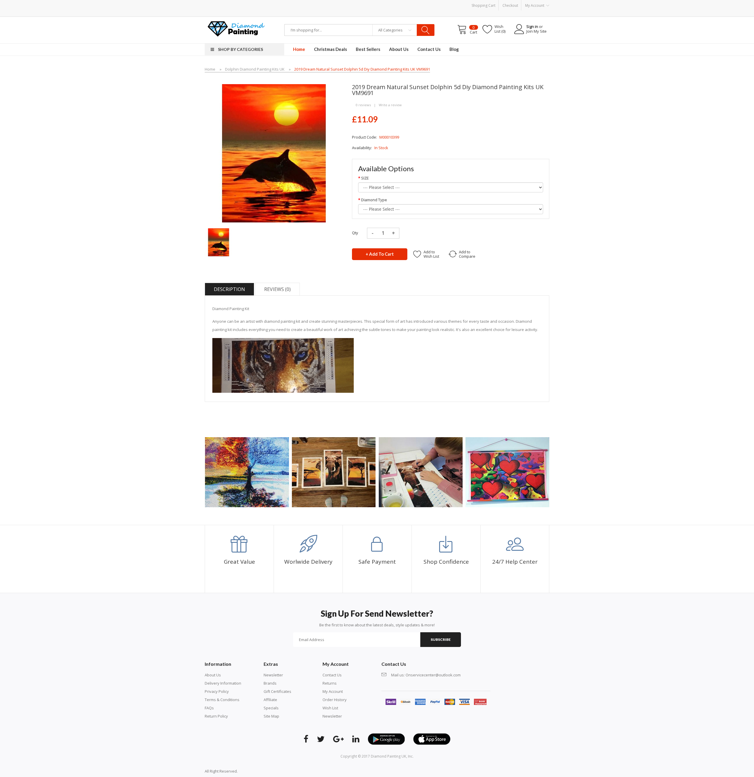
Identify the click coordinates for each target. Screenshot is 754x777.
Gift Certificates (277, 691)
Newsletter (273, 675)
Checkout (510, 5)
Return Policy (216, 716)
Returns (330, 683)
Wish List (330, 708)
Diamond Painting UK (388, 756)
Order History (335, 699)
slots (251, 771)
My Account (333, 691)
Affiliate (270, 699)
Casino (261, 771)
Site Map (271, 716)
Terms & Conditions (222, 699)
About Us (213, 675)
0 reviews (363, 105)
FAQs (209, 708)
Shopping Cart (483, 5)
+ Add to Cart (380, 254)
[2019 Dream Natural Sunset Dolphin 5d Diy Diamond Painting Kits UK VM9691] (219, 241)
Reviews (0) (277, 289)
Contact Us (332, 675)
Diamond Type (374, 199)
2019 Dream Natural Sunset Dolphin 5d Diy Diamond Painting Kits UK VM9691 (362, 69)
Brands (270, 683)
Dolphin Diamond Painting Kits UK (255, 69)
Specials (271, 708)
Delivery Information (223, 683)
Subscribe (441, 639)
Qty (355, 232)
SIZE (365, 178)
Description (229, 289)
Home (210, 69)
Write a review (390, 105)
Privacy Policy (217, 691)
